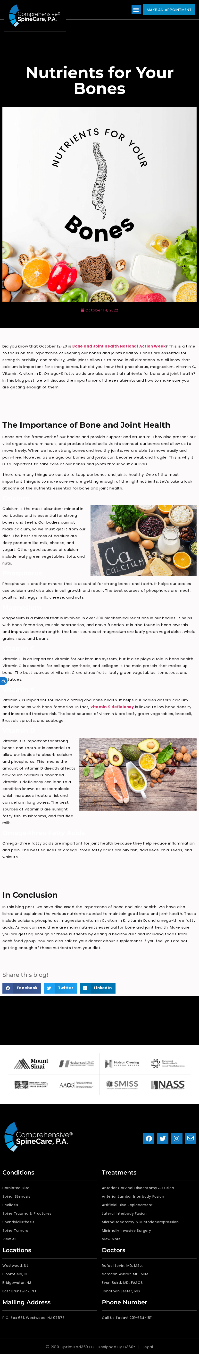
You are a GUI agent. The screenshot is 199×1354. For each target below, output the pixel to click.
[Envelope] (190, 1138)
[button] (136, 9)
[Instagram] (176, 1138)
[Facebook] (149, 1138)
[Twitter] (162, 1138)
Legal (148, 1346)
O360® (129, 1346)
